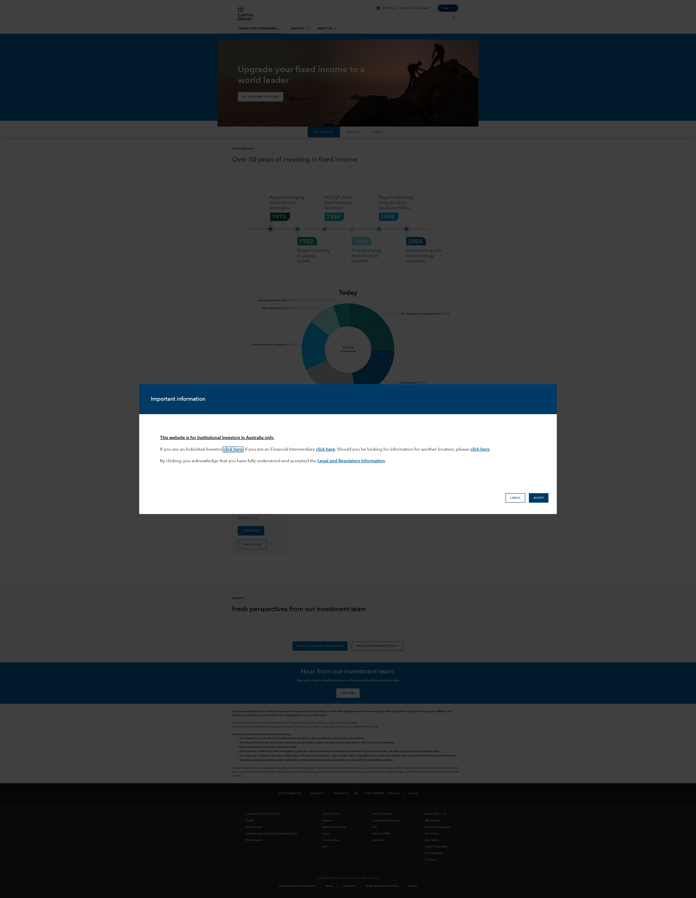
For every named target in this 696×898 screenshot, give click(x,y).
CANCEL (515, 498)
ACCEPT (539, 498)
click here (480, 449)
